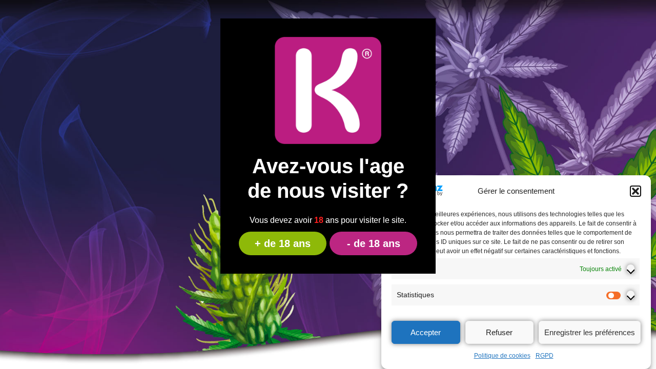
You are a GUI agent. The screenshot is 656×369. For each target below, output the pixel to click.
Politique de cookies (502, 355)
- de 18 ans (373, 243)
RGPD (545, 355)
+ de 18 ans (283, 243)
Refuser (499, 332)
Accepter (426, 332)
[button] (635, 191)
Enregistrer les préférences (589, 332)
